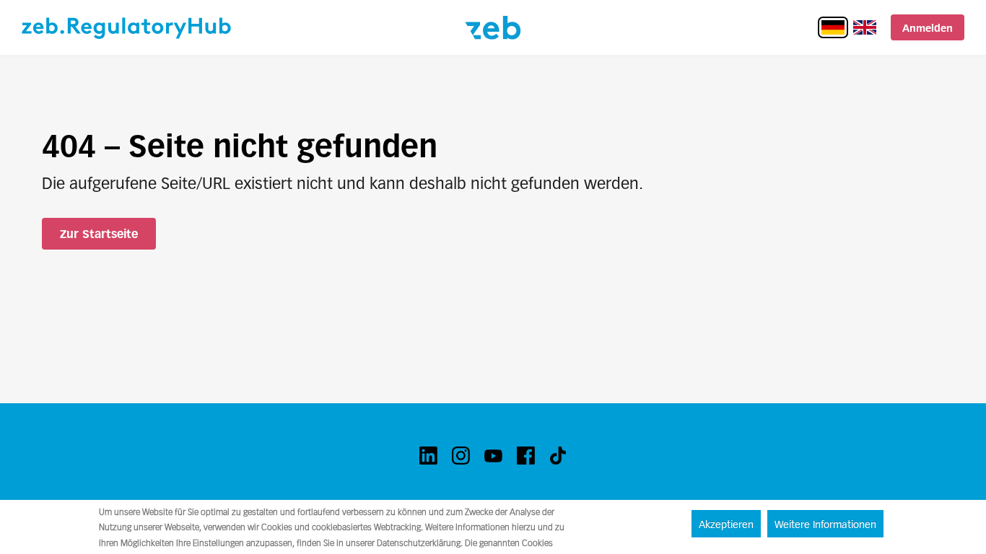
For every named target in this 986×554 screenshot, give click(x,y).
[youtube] (493, 456)
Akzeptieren (726, 524)
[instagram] (461, 456)
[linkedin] (428, 456)
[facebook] (526, 456)
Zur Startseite (99, 234)
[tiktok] (558, 456)
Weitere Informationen (825, 524)
